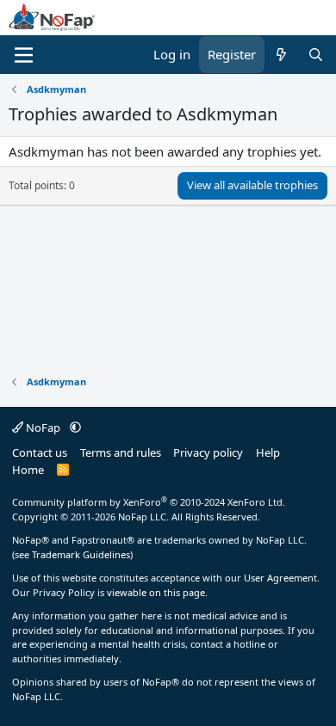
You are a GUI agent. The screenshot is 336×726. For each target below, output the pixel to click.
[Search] (316, 54)
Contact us (39, 452)
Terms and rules (120, 452)
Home (28, 469)
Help (268, 452)
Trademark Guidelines (81, 554)
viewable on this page (156, 592)
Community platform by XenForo (148, 501)
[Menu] (23, 55)
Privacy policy (208, 452)
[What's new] (281, 54)
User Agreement (280, 577)
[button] (75, 427)
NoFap (43, 427)
